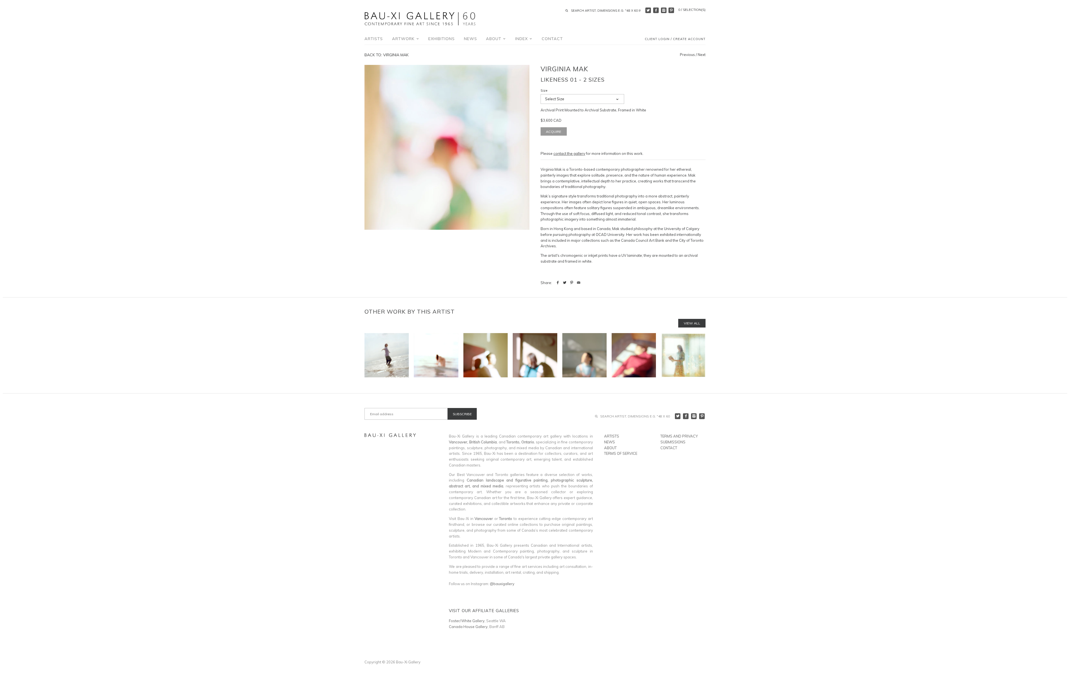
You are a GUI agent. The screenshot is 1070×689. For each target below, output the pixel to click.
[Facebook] (656, 10)
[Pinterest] (671, 10)
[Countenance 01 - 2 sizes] (485, 355)
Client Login (657, 39)
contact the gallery (569, 153)
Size (544, 90)
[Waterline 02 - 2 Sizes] (436, 355)
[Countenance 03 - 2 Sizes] (535, 355)
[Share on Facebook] (557, 282)
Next (702, 54)
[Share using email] (578, 282)
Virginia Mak (564, 69)
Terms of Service (620, 453)
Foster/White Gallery (467, 621)
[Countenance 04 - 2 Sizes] (584, 355)
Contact (552, 38)
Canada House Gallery (468, 626)
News (470, 38)
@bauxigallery (502, 584)
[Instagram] (664, 10)
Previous (687, 54)
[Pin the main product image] (571, 282)
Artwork (404, 38)
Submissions (672, 442)
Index (522, 38)
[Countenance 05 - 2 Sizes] (634, 355)
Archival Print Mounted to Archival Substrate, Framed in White (593, 110)
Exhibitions (441, 38)
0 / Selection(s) (692, 10)
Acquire (553, 132)
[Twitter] (648, 10)
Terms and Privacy (679, 436)
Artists (373, 38)
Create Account (689, 39)
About (494, 38)
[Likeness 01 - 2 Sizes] (446, 147)
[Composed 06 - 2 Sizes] (683, 355)
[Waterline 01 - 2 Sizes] (386, 355)
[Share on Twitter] (564, 282)
